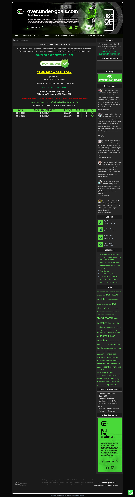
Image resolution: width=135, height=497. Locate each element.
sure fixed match (113, 370)
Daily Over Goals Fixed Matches (110, 263)
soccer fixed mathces (102, 370)
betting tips (100, 311)
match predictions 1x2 (103, 351)
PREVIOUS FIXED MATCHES (109, 283)
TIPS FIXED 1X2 (106, 375)
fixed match (105, 318)
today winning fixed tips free (109, 381)
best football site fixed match (104, 304)
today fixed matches (106, 379)
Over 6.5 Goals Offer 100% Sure (54, 44)
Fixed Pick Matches (108, 330)
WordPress (59, 495)
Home (17, 36)
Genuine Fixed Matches (37, 102)
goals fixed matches (115, 348)
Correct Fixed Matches (54, 102)
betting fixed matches (112, 308)
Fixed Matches (104, 271)
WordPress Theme (69, 495)
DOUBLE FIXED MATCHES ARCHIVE (94, 36)
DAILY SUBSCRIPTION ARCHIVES (66, 36)
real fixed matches (105, 363)
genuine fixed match (107, 344)
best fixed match (101, 295)
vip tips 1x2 (112, 385)
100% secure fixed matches (114, 291)
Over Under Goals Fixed (71, 102)
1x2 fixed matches (102, 291)
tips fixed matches (115, 375)
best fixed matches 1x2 (114, 299)
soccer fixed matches (111, 367)
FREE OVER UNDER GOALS (109, 277)
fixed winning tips (112, 332)
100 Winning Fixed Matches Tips (110, 254)
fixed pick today (118, 330)
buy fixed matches (108, 311)
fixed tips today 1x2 (102, 332)
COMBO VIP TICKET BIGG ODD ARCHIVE (37, 36)
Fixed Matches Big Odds (107, 274)
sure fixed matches (106, 373)
